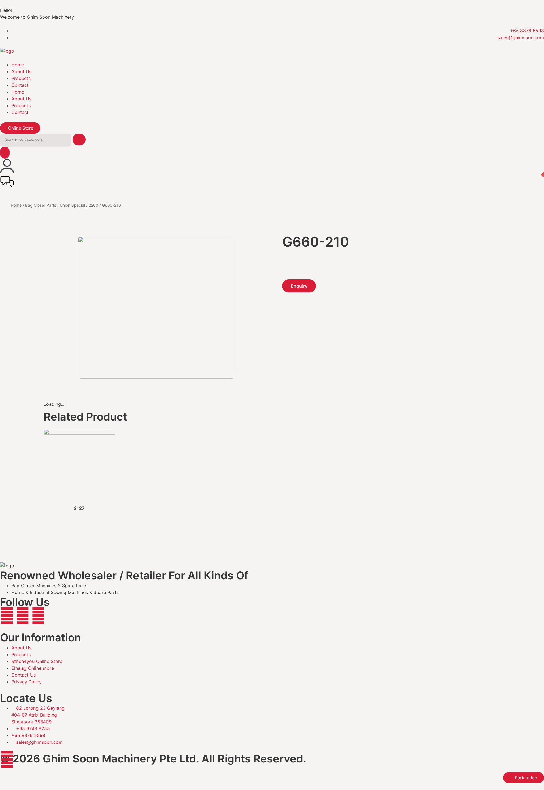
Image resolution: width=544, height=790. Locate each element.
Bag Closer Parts (40, 205)
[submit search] (79, 139)
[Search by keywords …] (35, 140)
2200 (93, 205)
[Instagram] (23, 616)
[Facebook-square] (7, 616)
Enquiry (299, 286)
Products (21, 78)
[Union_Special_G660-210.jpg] (156, 377)
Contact (20, 85)
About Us (21, 71)
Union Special (72, 205)
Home (17, 64)
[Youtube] (38, 616)
